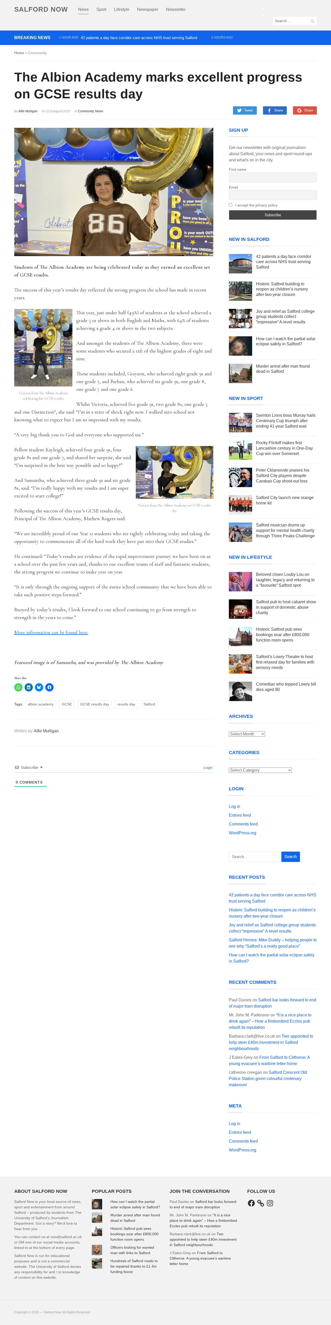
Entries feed (240, 815)
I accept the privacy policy (255, 205)
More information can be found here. (51, 632)
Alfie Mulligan (27, 111)
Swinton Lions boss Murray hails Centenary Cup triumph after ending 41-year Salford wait (285, 420)
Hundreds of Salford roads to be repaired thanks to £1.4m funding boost (134, 1266)
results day (126, 704)
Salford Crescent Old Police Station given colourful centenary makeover (268, 1078)
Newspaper (147, 9)
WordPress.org (242, 833)
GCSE (67, 704)
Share (278, 110)
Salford (149, 704)
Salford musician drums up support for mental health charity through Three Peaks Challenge (285, 530)
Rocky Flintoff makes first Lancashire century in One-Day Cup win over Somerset (284, 448)
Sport (101, 9)
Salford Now (41, 9)
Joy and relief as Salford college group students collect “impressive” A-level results (128, 56)
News (83, 9)
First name (237, 169)
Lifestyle (121, 9)
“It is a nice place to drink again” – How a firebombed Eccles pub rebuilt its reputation (270, 1021)
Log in (234, 806)
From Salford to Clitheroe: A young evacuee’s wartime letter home (200, 1258)
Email (233, 187)
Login (207, 767)
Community (86, 111)
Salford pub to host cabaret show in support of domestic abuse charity (286, 607)
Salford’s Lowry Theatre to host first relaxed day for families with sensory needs (285, 662)
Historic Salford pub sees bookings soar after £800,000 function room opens (282, 634)
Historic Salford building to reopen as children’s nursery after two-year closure (124, 46)
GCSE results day (94, 704)
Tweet (248, 110)
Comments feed (243, 824)
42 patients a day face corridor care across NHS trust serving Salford (139, 37)
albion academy (41, 704)
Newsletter (176, 9)
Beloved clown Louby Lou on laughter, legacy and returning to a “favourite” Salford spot (285, 579)
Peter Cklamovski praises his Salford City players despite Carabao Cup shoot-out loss (282, 475)
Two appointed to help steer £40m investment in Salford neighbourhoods (271, 1042)
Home (19, 53)
